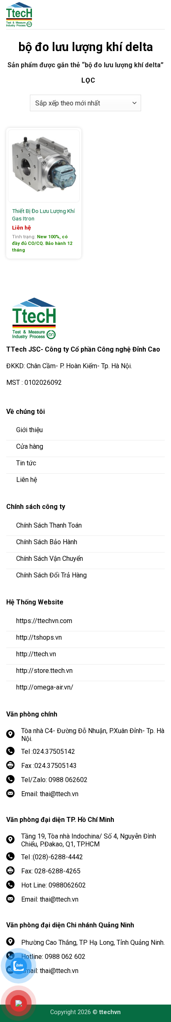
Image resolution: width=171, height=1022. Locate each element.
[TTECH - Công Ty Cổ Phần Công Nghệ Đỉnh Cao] (52, 14)
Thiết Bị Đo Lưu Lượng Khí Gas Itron (43, 215)
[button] (158, 14)
